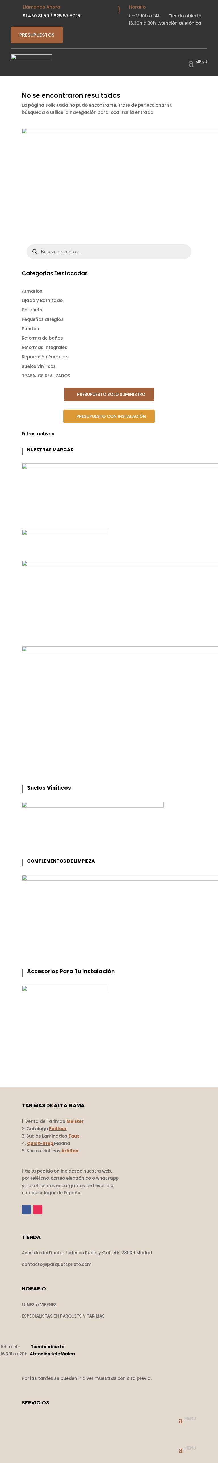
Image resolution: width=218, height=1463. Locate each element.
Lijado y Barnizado (42, 300)
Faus (74, 1136)
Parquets (32, 310)
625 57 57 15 (67, 16)
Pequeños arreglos (43, 319)
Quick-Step (40, 1143)
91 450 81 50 (36, 16)
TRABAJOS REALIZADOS (46, 376)
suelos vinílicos (39, 366)
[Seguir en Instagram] (37, 1209)
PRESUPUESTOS (36, 35)
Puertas (30, 329)
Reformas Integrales (44, 347)
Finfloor (58, 1129)
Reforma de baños (42, 338)
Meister (75, 1121)
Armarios (32, 291)
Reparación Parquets (45, 357)
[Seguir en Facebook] (26, 1209)
